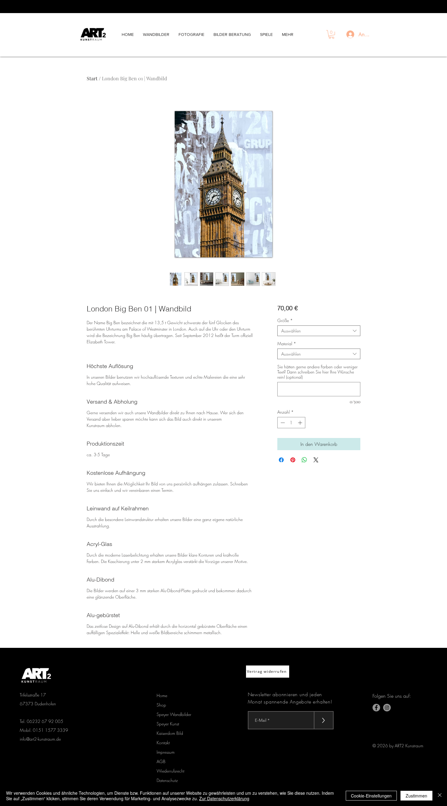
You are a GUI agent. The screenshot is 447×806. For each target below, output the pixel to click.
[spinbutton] (291, 422)
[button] (331, 34)
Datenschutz (167, 780)
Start (92, 78)
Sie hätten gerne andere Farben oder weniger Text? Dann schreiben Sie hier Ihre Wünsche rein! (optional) (317, 372)
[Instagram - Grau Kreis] (387, 707)
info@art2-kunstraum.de (40, 739)
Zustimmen (416, 796)
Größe (285, 320)
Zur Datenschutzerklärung (224, 798)
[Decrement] (282, 422)
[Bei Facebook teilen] (281, 460)
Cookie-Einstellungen (371, 796)
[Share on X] (316, 460)
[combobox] (318, 330)
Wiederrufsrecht (170, 771)
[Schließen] (439, 795)
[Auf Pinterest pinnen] (292, 460)
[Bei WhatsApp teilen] (304, 460)
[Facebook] (376, 707)
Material (286, 343)
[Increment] (300, 422)
